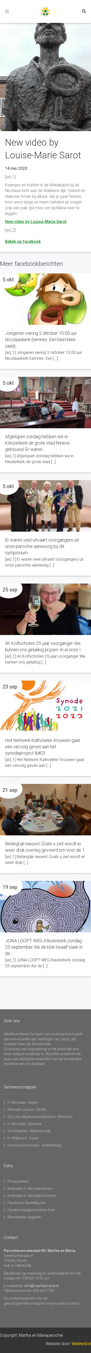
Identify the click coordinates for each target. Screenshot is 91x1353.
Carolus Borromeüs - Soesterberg (34, 1145)
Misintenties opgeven (24, 1217)
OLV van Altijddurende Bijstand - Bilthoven (40, 1117)
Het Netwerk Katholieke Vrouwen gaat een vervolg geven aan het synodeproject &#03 (42, 747)
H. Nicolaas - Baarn (23, 1102)
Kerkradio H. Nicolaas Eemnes (32, 1196)
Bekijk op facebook (23, 241)
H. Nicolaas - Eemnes (24, 1124)
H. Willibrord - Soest (23, 1138)
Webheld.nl (81, 1343)
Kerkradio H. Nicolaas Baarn (30, 1188)
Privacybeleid (18, 1181)
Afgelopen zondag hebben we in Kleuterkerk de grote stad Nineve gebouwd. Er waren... (37, 443)
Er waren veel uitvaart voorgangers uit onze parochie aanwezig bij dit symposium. (42, 546)
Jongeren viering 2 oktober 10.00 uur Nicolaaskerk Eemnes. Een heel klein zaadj (41, 339)
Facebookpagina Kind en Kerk (31, 1210)
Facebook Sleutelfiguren (27, 1203)
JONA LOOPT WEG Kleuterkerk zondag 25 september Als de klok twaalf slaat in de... (43, 947)
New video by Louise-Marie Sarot (35, 221)
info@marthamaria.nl (41, 1286)
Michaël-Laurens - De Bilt (27, 1110)
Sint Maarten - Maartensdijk (29, 1131)
